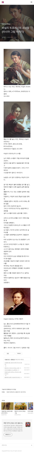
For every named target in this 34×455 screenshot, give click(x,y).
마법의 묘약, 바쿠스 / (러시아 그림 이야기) (13, 372)
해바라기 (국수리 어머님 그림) (12, 368)
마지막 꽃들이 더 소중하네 (11, 370)
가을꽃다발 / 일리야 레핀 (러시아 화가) (13, 363)
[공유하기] (10, 353)
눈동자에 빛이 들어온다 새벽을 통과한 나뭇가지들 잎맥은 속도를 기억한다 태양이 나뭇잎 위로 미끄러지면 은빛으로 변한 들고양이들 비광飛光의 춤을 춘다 (13, 428)
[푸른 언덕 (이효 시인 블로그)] (3, 2)
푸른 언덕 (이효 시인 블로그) (13, 423)
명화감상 (13, 359)
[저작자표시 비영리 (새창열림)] (24, 353)
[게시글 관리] (13, 353)
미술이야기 (7, 359)
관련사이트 (4, 445)
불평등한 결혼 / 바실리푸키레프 (12, 377)
